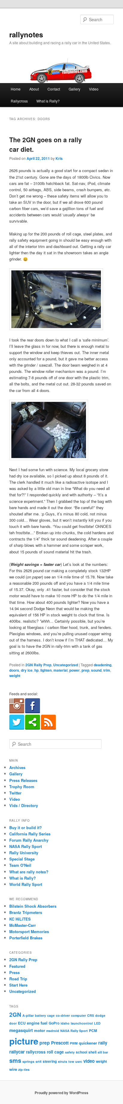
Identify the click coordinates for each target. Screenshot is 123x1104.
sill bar (103, 1052)
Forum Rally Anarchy (28, 840)
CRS (90, 1015)
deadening (102, 664)
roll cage (55, 1052)
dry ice (27, 670)
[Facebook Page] (32, 711)
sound (96, 670)
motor (39, 1030)
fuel (44, 1023)
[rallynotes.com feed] (48, 728)
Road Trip (18, 978)
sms (15, 1060)
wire (13, 1069)
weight (14, 675)
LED (97, 1023)
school (81, 1052)
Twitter (15, 793)
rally (102, 1042)
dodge (100, 1015)
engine (33, 1023)
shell (92, 1052)
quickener (88, 1043)
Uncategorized (65, 664)
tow (71, 1061)
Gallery (74, 88)
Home (16, 88)
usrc (78, 1061)
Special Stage (22, 859)
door (13, 1023)
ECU (22, 1023)
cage (51, 1015)
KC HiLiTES (20, 919)
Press (14, 972)
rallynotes (26, 34)
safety (70, 1052)
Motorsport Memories (29, 931)
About (34, 88)
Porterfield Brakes (25, 938)
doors (14, 670)
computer (78, 1015)
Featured (17, 966)
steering (50, 1061)
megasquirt (21, 1030)
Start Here (18, 985)
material (60, 670)
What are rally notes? (28, 872)
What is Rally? (48, 100)
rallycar (17, 1051)
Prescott (60, 1042)
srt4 (38, 1061)
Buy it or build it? (25, 827)
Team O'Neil (20, 865)
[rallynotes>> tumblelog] (32, 728)
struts (62, 1061)
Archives (17, 767)
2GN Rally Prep (38, 664)
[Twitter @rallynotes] (16, 728)
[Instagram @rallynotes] (16, 711)
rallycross (36, 1052)
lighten (46, 670)
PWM (74, 1043)
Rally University (23, 852)
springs (28, 1061)
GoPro (54, 1023)
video (89, 1061)
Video (94, 88)
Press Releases (23, 780)
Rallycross (19, 100)
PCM (93, 1030)
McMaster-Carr (22, 925)
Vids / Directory (23, 805)
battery (40, 1015)
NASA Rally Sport (25, 846)
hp (36, 670)
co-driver (63, 1015)
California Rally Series (29, 834)
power (74, 670)
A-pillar (28, 1015)
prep (85, 670)
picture (23, 1041)
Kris (59, 158)
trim (106, 670)
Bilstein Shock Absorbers (32, 906)
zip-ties (24, 1069)
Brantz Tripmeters (25, 912)
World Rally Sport (25, 884)
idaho (65, 1023)
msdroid (52, 1030)
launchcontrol (82, 1023)
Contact (53, 88)
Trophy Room (21, 786)
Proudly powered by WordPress (61, 1092)
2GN (15, 1014)
